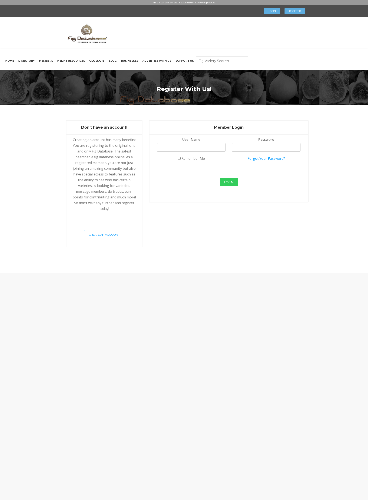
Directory (26, 60)
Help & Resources (71, 60)
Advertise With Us (156, 60)
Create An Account (104, 234)
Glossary (96, 60)
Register (295, 11)
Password (266, 139)
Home (9, 60)
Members (46, 60)
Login (272, 11)
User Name (191, 139)
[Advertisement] (204, 31)
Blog (113, 60)
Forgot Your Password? (266, 158)
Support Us (184, 60)
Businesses (129, 60)
